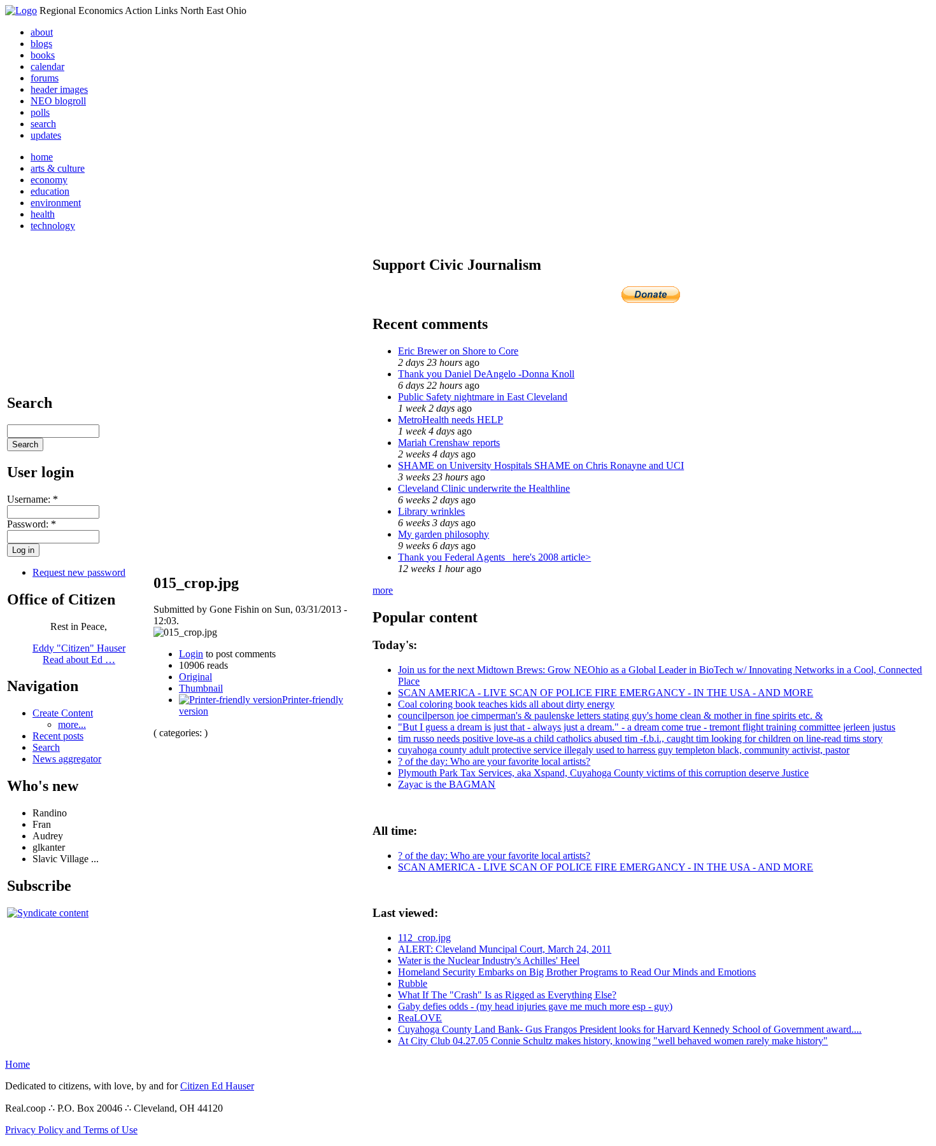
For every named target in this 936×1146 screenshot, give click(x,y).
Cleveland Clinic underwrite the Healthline (484, 488)
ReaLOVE (420, 1017)
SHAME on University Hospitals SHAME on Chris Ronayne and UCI (541, 465)
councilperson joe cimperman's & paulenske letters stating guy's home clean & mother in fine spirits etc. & (610, 715)
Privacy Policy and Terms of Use (71, 1129)
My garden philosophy (443, 534)
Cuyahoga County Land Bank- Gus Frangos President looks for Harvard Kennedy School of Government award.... (630, 1029)
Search (46, 747)
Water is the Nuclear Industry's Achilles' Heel (488, 960)
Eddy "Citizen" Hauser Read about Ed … (78, 654)
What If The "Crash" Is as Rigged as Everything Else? (507, 994)
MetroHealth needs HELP (450, 419)
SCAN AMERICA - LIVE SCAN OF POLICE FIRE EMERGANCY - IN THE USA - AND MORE (605, 692)
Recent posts (57, 735)
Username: (32, 499)
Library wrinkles (431, 511)
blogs (41, 43)
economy (49, 179)
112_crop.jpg (424, 937)
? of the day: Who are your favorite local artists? (494, 761)
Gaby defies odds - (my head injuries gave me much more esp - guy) (535, 1006)
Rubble (412, 983)
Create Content (62, 713)
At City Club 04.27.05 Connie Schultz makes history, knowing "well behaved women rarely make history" (613, 1040)
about (42, 32)
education (50, 191)
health (43, 214)
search (43, 123)
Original (195, 676)
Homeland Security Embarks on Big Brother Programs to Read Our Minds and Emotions (577, 972)
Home (17, 1064)
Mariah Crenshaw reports (449, 442)
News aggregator (66, 758)
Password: (31, 524)
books (43, 55)
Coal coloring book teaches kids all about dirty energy (506, 704)
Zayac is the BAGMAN (446, 784)
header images (59, 89)
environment (56, 202)
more (382, 590)
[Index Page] (21, 10)
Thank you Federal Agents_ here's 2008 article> (494, 557)
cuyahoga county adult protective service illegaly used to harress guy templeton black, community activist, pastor (623, 749)
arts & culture (58, 168)
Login (191, 653)
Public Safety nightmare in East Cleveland (482, 396)
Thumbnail (201, 688)
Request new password (78, 572)
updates (46, 135)
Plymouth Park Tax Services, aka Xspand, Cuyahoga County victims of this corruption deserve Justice (603, 772)
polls (40, 112)
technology (53, 225)
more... (72, 724)
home (42, 156)
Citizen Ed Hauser (217, 1085)
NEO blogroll (58, 100)
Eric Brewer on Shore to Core (458, 351)
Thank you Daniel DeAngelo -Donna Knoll (486, 373)
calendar (47, 66)
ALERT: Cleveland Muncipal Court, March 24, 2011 (504, 949)
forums (45, 78)
